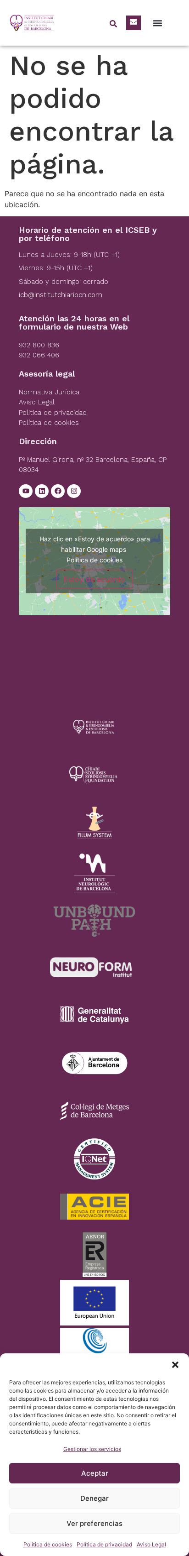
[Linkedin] (42, 491)
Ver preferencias (94, 1523)
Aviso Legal (151, 1544)
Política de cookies (47, 1544)
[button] (175, 1364)
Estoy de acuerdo (94, 579)
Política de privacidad (104, 1544)
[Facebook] (58, 491)
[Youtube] (26, 491)
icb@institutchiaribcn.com (60, 295)
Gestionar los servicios (92, 1449)
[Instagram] (74, 491)
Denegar (94, 1498)
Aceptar (94, 1473)
